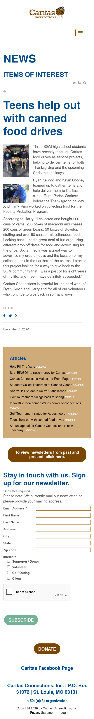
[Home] (75, 83)
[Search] (85, 83)
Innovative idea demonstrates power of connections (45, 403)
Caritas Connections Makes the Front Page (40, 378)
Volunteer (19, 567)
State (7, 543)
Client (16, 578)
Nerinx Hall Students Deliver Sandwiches (38, 391)
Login (64, 712)
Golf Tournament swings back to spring (37, 397)
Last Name (11, 522)
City (6, 536)
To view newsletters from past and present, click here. (47, 454)
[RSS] (80, 83)
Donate (47, 649)
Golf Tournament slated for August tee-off (38, 413)
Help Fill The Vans (22, 366)
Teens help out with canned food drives (37, 419)
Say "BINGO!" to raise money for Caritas (38, 372)
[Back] (5, 91)
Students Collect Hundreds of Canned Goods (41, 384)
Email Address (15, 508)
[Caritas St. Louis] (47, 12)
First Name (11, 515)
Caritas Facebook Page (47, 667)
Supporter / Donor (25, 561)
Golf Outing (21, 572)
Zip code (9, 550)
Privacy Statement (42, 712)
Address (9, 529)
